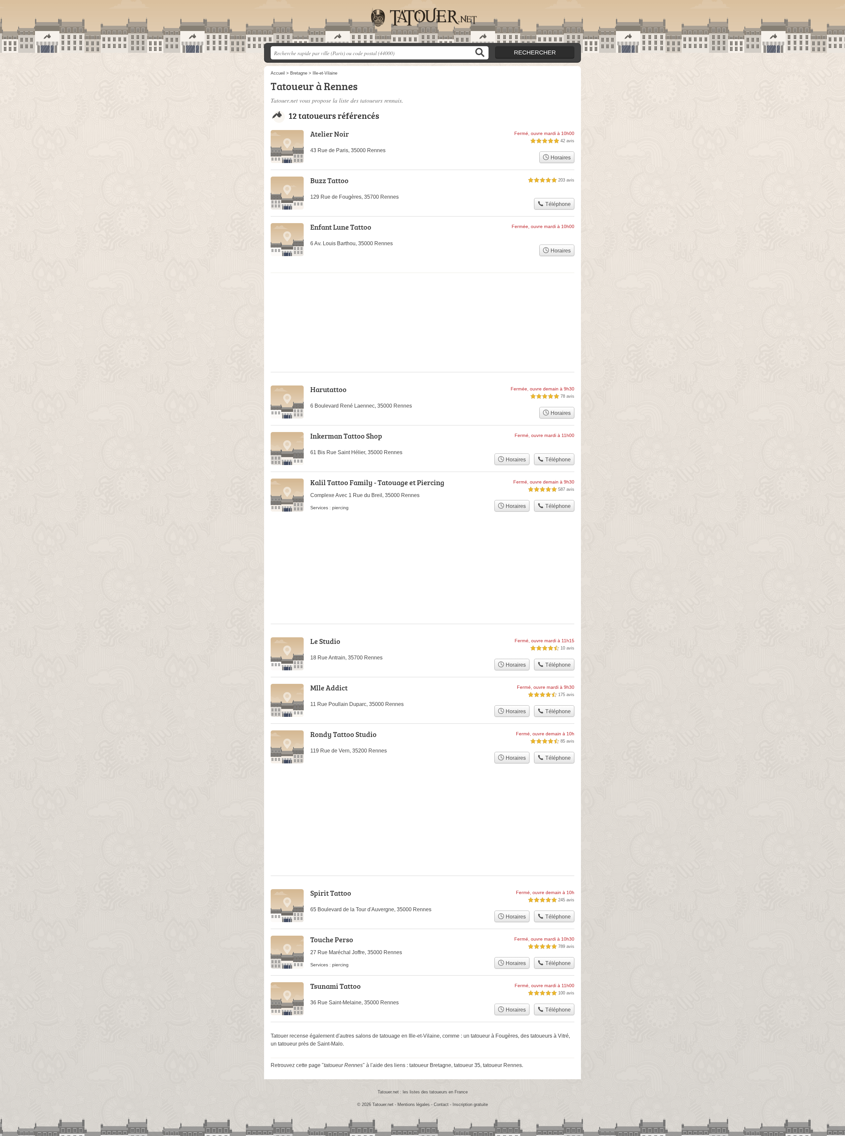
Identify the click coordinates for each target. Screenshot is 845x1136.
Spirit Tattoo (330, 893)
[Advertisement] (422, 803)
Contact (441, 1104)
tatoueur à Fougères (494, 1036)
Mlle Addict (329, 688)
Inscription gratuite (470, 1104)
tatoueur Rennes (502, 1065)
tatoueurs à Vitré (549, 1036)
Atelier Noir (329, 134)
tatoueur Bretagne (430, 1065)
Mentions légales (413, 1104)
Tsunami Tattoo (335, 986)
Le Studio (325, 641)
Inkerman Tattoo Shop (346, 436)
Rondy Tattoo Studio (343, 734)
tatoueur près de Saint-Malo (310, 1044)
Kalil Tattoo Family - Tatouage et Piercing (377, 482)
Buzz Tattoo (329, 180)
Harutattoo (328, 389)
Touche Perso (331, 939)
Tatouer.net (422, 23)
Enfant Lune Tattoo (340, 227)
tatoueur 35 (467, 1065)
